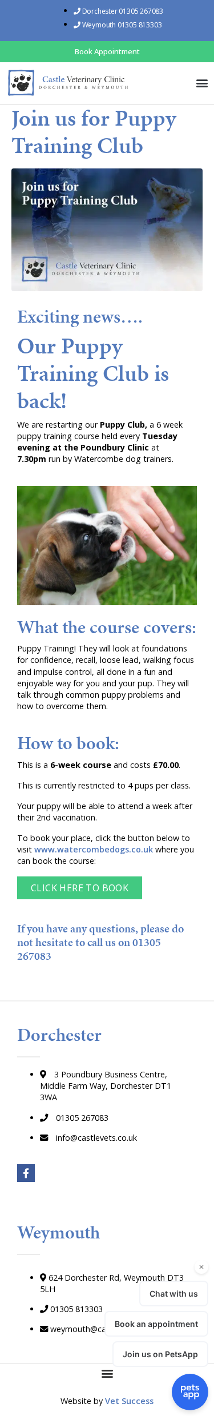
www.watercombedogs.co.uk (93, 849)
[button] (201, 82)
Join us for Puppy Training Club (93, 131)
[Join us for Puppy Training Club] (107, 228)
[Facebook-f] (26, 1173)
